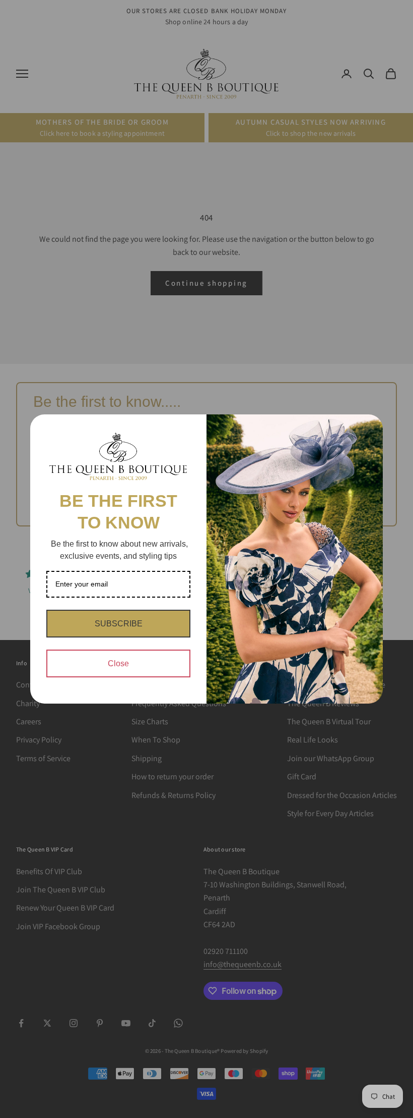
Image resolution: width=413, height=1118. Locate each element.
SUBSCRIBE (119, 623)
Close (118, 663)
